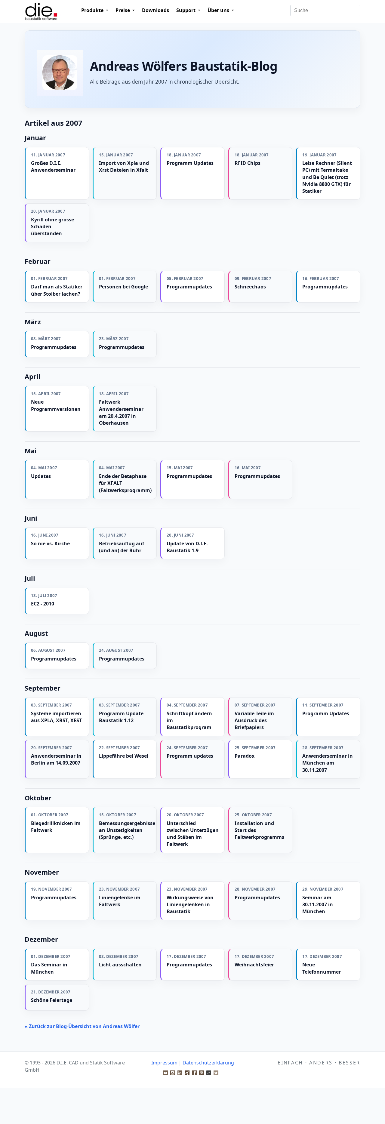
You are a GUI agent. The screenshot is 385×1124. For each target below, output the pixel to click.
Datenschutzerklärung (208, 1062)
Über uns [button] (219, 10)
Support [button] (186, 10)
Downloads (155, 10)
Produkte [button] (93, 10)
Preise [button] (123, 10)
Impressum (164, 1062)
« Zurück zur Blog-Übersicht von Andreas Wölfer (82, 1026)
